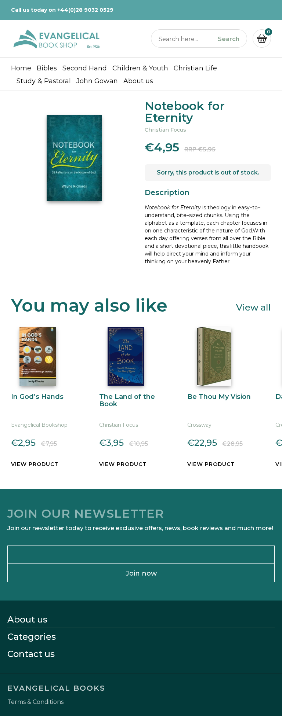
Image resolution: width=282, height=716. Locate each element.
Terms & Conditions (35, 702)
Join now (141, 573)
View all (253, 307)
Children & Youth (140, 68)
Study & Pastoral (44, 81)
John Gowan (97, 81)
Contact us (31, 654)
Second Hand (84, 68)
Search (228, 39)
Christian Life (195, 68)
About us (138, 81)
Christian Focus (165, 129)
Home (21, 68)
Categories (31, 636)
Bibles (47, 68)
